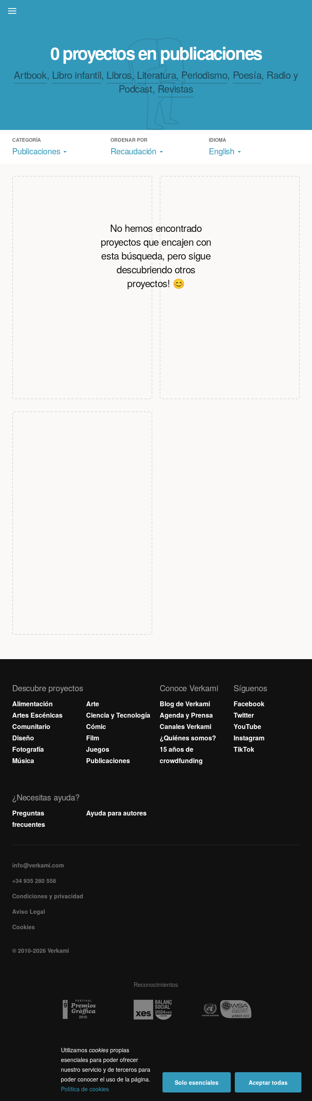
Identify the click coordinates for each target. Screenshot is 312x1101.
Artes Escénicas (37, 715)
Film (92, 737)
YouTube (247, 726)
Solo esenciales (197, 1082)
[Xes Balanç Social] (156, 1010)
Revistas (175, 88)
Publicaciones (108, 760)
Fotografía (28, 749)
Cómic (96, 726)
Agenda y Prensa (186, 715)
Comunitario (31, 726)
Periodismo (204, 74)
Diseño (23, 737)
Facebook (249, 703)
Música (23, 760)
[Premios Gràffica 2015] (82, 1010)
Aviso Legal (28, 911)
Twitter (244, 715)
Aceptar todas (268, 1082)
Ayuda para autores (116, 813)
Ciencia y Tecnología (118, 715)
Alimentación (32, 703)
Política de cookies (85, 1089)
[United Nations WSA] (230, 1010)
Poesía (247, 74)
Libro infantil (76, 74)
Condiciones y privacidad (47, 896)
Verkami (156, 13)
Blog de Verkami (185, 703)
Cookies (23, 927)
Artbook (30, 74)
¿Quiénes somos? (188, 737)
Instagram (249, 737)
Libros (119, 74)
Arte (92, 703)
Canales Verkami (185, 726)
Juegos (97, 749)
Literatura (156, 74)
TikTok (244, 749)
